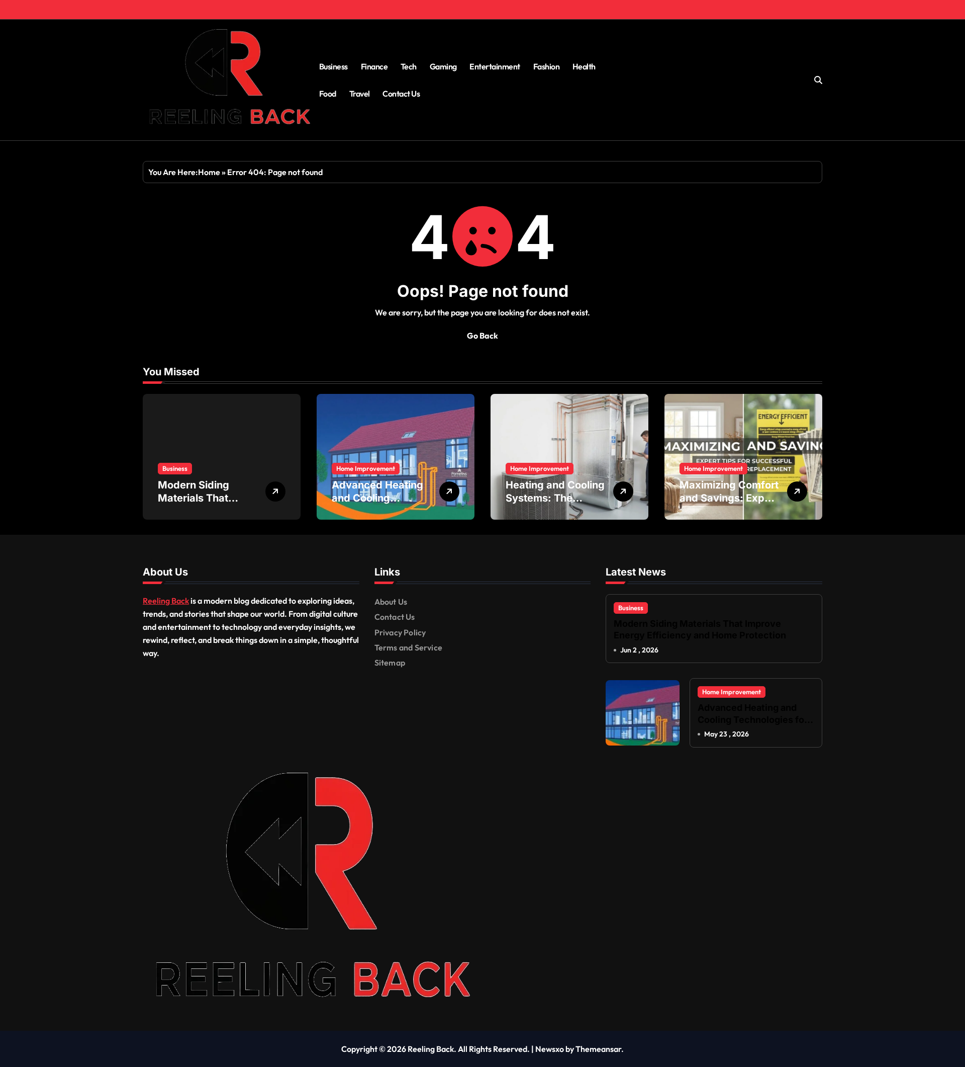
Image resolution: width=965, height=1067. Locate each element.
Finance (374, 66)
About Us (391, 602)
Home (209, 172)
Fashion (546, 66)
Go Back (482, 336)
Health (584, 66)
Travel (359, 94)
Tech (409, 66)
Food (327, 94)
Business (333, 66)
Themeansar (598, 1049)
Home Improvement (365, 468)
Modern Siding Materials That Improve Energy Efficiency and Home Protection (700, 629)
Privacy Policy (400, 632)
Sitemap (389, 663)
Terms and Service (408, 647)
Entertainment (494, 66)
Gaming (443, 66)
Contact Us (401, 94)
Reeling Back (166, 601)
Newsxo (549, 1049)
